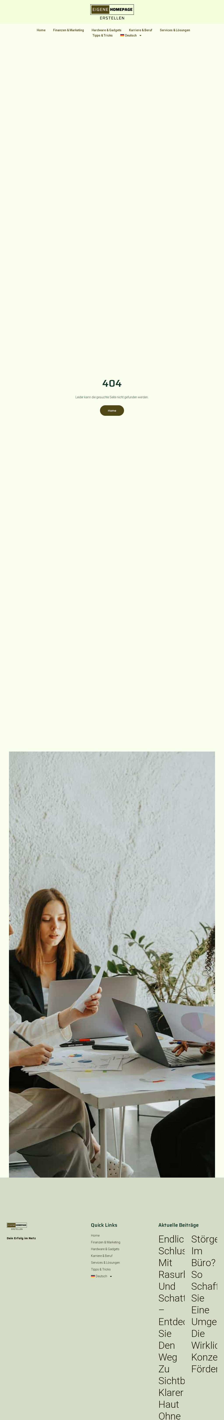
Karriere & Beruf (140, 30)
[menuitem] (131, 35)
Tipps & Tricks (103, 35)
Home (41, 30)
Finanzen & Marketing (68, 30)
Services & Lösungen (175, 30)
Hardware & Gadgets (106, 30)
